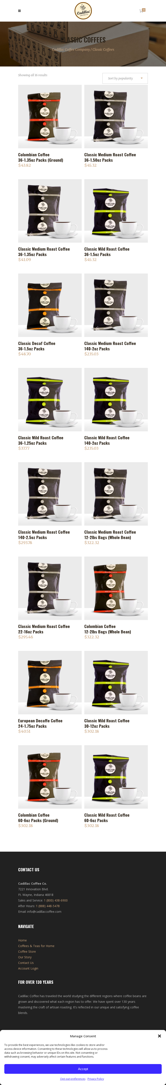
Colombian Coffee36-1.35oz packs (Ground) (40, 157)
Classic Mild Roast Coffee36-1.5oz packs (106, 251)
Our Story (25, 957)
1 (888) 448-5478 (48, 906)
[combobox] (125, 78)
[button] (159, 1036)
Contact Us (26, 963)
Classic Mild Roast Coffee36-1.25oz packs (40, 440)
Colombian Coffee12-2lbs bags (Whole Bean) (107, 628)
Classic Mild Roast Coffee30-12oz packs (106, 723)
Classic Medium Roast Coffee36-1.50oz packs (110, 157)
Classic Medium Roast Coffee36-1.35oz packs (44, 251)
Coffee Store (27, 951)
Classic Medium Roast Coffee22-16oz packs (44, 628)
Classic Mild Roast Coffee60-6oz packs (106, 817)
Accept (83, 1069)
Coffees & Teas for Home (36, 946)
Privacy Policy (96, 1079)
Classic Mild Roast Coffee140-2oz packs (106, 440)
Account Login (28, 968)
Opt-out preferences (72, 1079)
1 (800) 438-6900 (56, 900)
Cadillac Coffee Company (71, 49)
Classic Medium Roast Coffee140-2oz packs (110, 345)
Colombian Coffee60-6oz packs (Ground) (38, 817)
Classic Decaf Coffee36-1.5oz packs (36, 345)
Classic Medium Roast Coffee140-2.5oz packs (44, 534)
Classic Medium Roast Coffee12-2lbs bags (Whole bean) (110, 534)
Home (22, 940)
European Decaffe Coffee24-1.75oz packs (40, 723)
